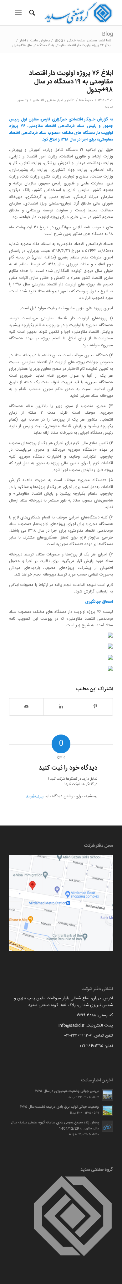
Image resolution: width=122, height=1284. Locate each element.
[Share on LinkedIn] (61, 706)
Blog (107, 34)
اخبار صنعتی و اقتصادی (48, 100)
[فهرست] (19, 12)
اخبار (67, 100)
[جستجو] (31, 12)
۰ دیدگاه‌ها (86, 100)
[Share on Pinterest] (95, 706)
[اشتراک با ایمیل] (26, 706)
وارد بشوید (34, 796)
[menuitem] (31, 12)
